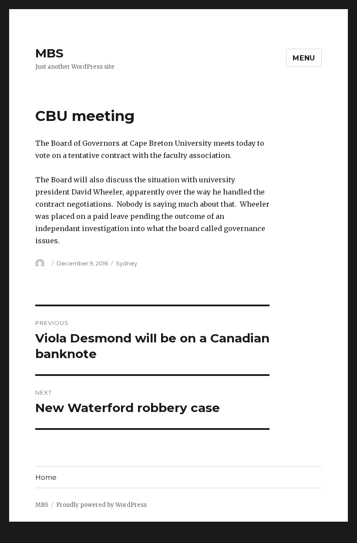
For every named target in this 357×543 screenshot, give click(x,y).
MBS (49, 53)
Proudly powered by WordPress (101, 505)
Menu (304, 58)
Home (46, 477)
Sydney (126, 263)
